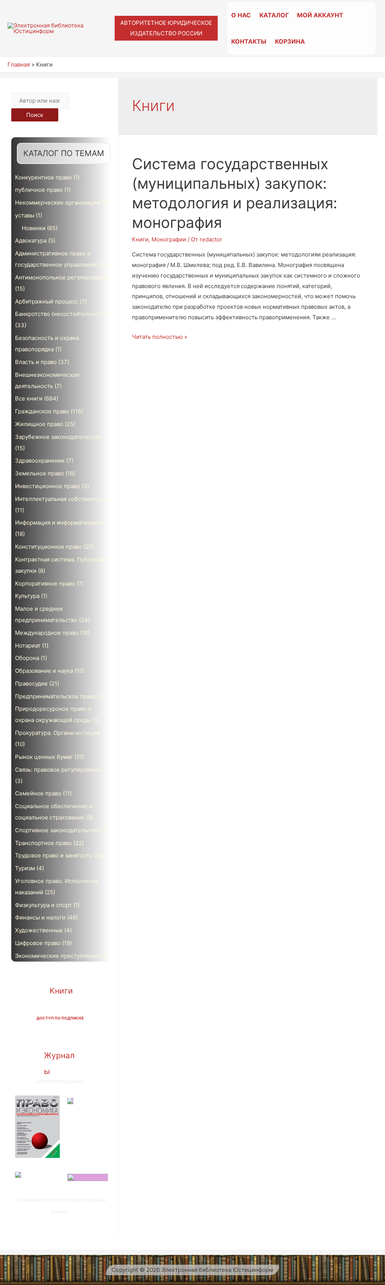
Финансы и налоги (40, 917)
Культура (27, 595)
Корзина (290, 41)
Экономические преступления (57, 955)
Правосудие (31, 683)
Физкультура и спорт (43, 905)
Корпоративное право (45, 583)
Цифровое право (38, 943)
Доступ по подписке (60, 1018)
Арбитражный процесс (46, 301)
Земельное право (39, 473)
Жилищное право (39, 424)
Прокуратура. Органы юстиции (57, 732)
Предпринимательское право (55, 696)
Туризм (25, 868)
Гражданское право (42, 411)
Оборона (27, 657)
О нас (241, 15)
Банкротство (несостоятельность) (62, 313)
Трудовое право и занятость (53, 855)
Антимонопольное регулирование (62, 277)
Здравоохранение (40, 460)
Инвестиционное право (47, 486)
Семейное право (38, 793)
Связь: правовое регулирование (59, 769)
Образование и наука (44, 670)
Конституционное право (48, 546)
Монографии (169, 239)
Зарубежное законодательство (58, 436)
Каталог (274, 15)
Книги (61, 990)
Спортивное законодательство (57, 830)
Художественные (39, 930)
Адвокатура (31, 240)
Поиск (34, 114)
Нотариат (28, 645)
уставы (24, 215)
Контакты (248, 41)
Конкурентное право (43, 177)
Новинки (33, 228)
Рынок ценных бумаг (44, 756)
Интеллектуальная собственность (62, 498)
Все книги (28, 398)
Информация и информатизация (59, 522)
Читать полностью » (159, 336)
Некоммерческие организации (57, 202)
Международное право (47, 632)
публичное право (39, 189)
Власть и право (36, 362)
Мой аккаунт (320, 15)
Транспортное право (43, 843)
